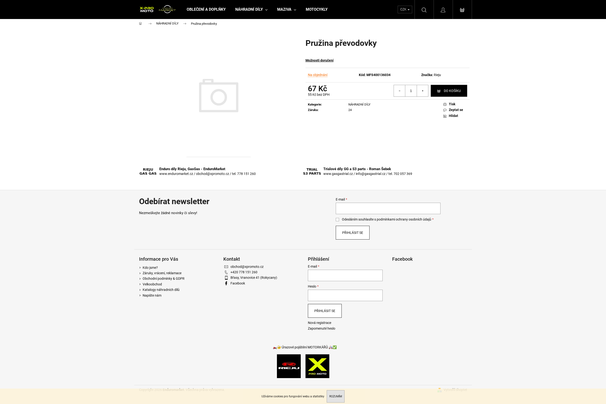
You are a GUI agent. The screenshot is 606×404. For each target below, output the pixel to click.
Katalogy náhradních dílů (161, 290)
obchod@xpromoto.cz (247, 267)
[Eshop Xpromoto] (317, 366)
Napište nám (152, 295)
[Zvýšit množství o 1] (422, 90)
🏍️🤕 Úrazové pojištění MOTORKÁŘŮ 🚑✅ (305, 347)
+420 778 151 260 (243, 272)
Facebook (237, 283)
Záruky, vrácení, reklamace (162, 273)
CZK (403, 9)
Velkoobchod (152, 284)
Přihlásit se (352, 233)
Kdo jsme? (150, 267)
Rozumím (335, 396)
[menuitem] (206, 9)
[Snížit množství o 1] (399, 90)
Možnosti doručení (320, 60)
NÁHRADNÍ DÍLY (359, 104)
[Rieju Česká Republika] (289, 366)
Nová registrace (319, 323)
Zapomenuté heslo (321, 328)
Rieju (437, 75)
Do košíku (452, 91)
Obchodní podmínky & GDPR (164, 278)
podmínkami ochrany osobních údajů (404, 219)
